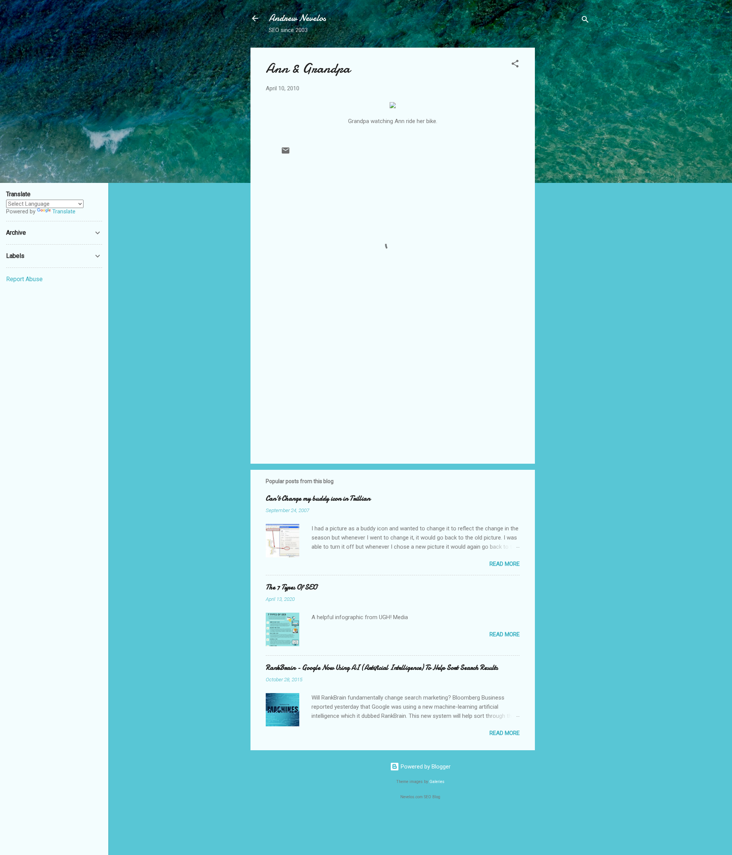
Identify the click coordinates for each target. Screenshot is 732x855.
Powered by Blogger (425, 766)
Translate (63, 211)
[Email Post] (285, 153)
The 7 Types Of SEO (291, 587)
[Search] (585, 20)
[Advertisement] (565, 162)
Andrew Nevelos (297, 18)
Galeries (437, 781)
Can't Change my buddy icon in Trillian (318, 498)
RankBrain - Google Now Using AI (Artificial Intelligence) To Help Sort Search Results (382, 667)
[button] (515, 65)
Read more (505, 563)
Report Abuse (24, 279)
